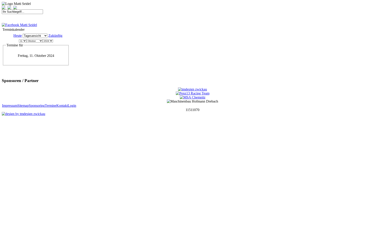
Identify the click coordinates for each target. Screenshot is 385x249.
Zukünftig (55, 35)
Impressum (9, 105)
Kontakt (62, 105)
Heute (17, 35)
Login (72, 105)
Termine (50, 105)
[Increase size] (5, 8)
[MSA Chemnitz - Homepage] (192, 97)
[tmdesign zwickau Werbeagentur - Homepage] (192, 89)
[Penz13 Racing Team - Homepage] (192, 93)
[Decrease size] (10, 8)
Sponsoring (37, 105)
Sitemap (23, 105)
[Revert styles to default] (15, 8)
